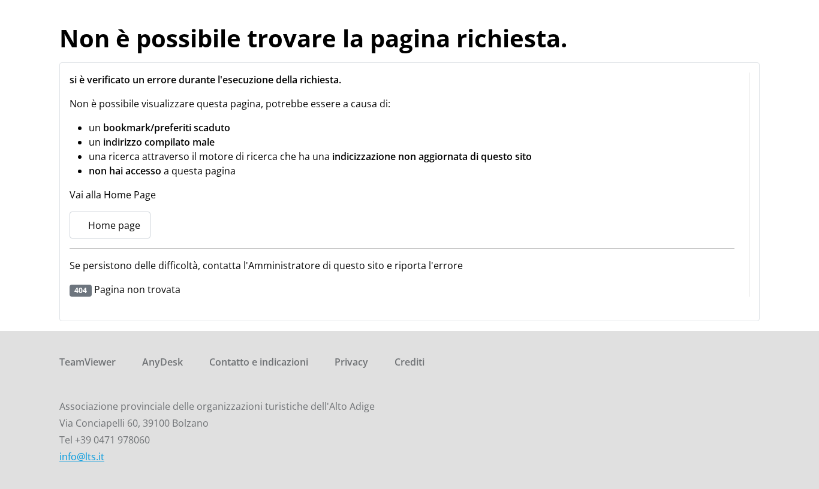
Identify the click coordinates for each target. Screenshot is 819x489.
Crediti (409, 362)
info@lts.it (81, 456)
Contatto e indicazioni (258, 362)
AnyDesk (162, 362)
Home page (113, 225)
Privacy (351, 362)
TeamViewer (87, 362)
